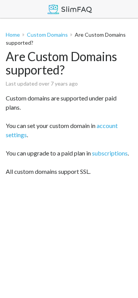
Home (13, 34)
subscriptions (110, 153)
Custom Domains (47, 34)
